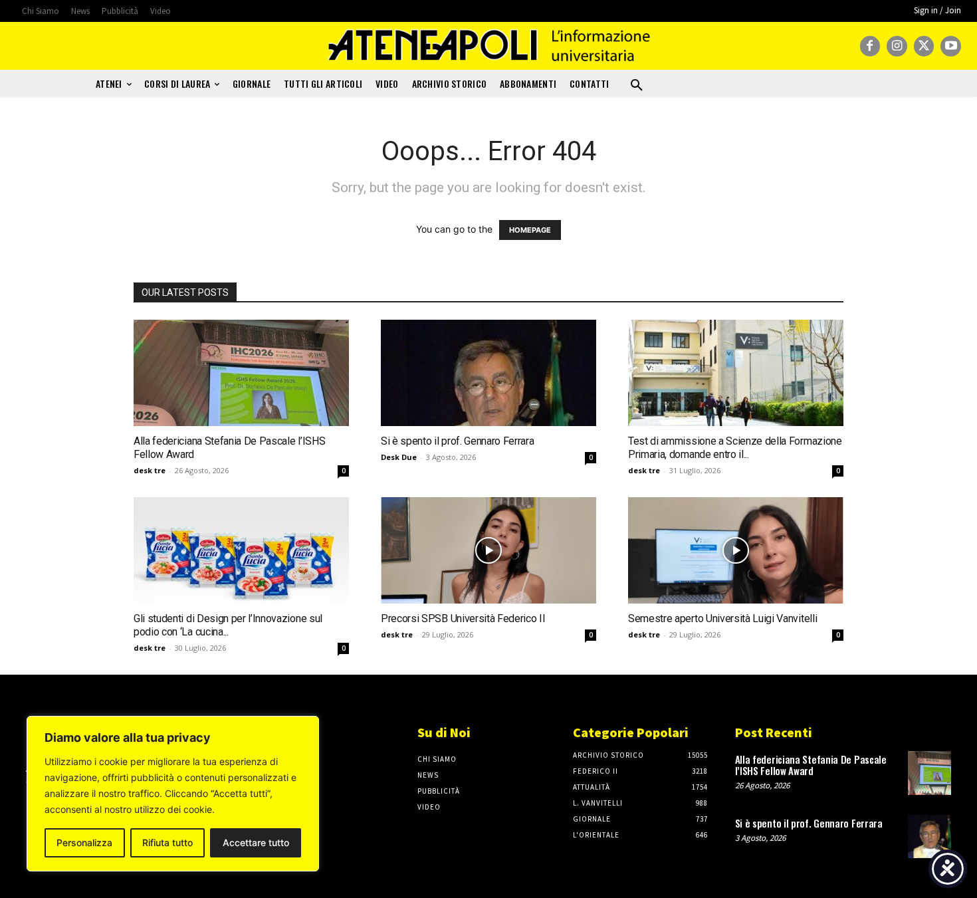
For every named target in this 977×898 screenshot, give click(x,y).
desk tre (149, 470)
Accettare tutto (256, 842)
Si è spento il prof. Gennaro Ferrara (457, 441)
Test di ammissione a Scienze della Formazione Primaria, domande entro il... (735, 448)
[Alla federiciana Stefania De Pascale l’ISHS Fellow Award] (241, 373)
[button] (637, 86)
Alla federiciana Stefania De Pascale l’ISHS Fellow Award (811, 765)
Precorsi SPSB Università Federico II (463, 618)
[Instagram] (897, 46)
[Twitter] (924, 46)
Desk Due (399, 457)
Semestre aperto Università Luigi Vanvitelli (722, 618)
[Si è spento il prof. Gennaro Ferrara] (488, 373)
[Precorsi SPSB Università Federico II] (488, 550)
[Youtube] (950, 46)
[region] (173, 793)
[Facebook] (870, 46)
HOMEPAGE (530, 230)
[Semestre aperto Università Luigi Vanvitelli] (735, 550)
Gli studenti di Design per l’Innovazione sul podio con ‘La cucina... (228, 625)
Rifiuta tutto (167, 842)
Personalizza (84, 842)
